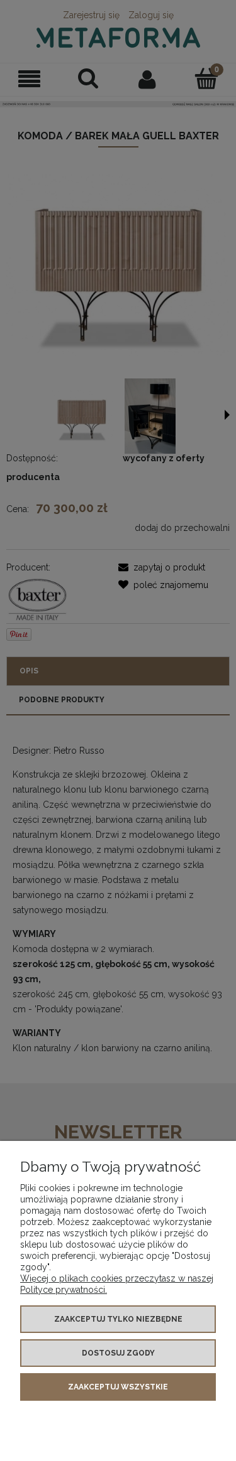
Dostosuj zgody (118, 1353)
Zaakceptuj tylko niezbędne (118, 1319)
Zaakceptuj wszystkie (118, 1387)
